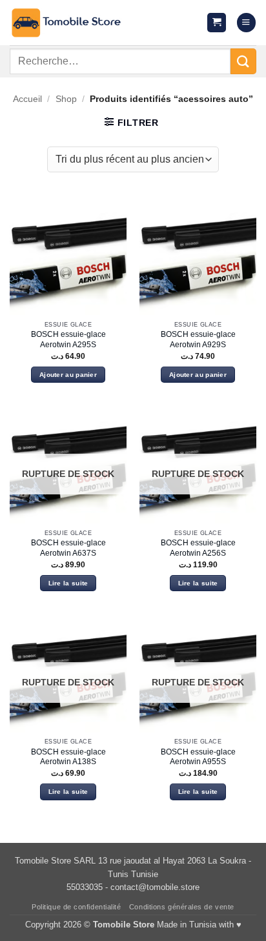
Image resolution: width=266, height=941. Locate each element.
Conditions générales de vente (181, 907)
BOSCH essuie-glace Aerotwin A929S (198, 339)
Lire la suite (68, 583)
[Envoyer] (243, 61)
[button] (216, 22)
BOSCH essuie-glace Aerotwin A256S (198, 548)
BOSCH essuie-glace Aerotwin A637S (68, 548)
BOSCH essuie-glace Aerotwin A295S (68, 339)
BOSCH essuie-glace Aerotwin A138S (68, 757)
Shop (66, 99)
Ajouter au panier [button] (68, 374)
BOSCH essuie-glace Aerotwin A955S (198, 757)
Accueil (27, 99)
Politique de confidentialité (76, 907)
